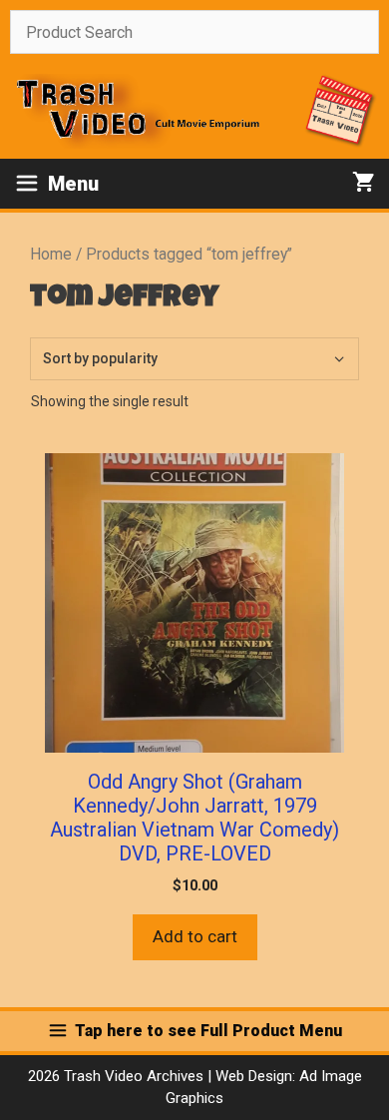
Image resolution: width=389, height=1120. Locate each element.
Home (51, 254)
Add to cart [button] (195, 936)
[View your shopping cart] (363, 184)
